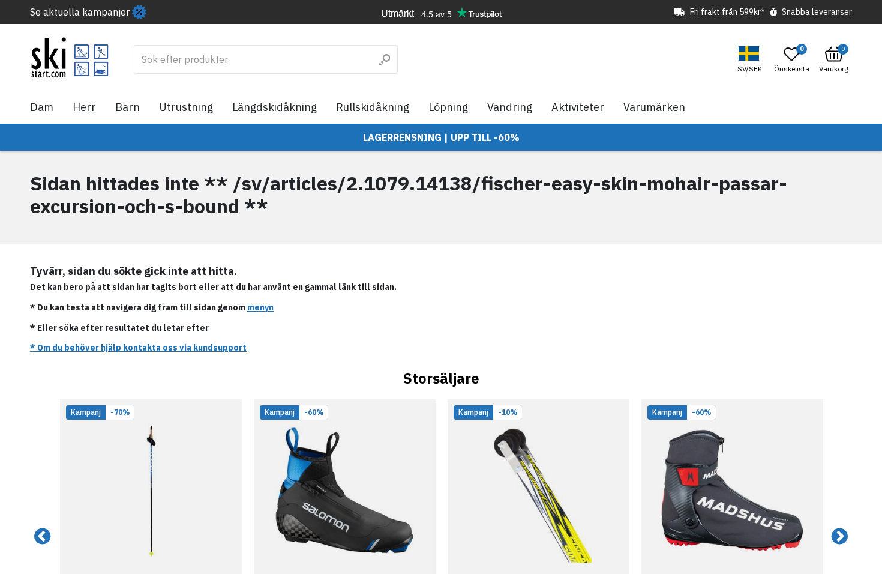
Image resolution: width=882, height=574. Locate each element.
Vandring (509, 107)
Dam (41, 107)
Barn (127, 107)
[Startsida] (70, 57)
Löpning (448, 107)
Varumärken (654, 107)
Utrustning (186, 107)
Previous (42, 536)
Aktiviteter (577, 107)
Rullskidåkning (372, 107)
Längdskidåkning (274, 107)
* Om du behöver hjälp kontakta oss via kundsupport (138, 347)
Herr (84, 107)
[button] (751, 59)
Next (839, 536)
